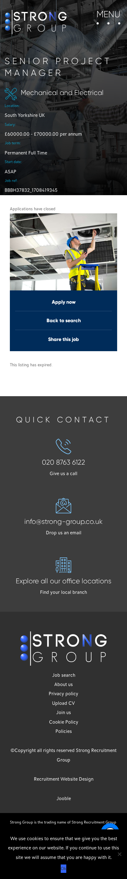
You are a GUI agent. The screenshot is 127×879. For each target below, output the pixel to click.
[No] (119, 854)
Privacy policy (63, 693)
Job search (63, 675)
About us (63, 684)
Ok (63, 868)
